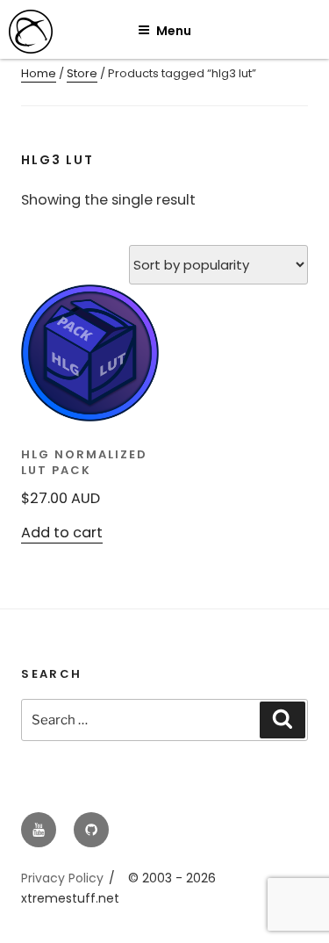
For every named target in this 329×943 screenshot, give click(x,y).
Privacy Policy (62, 878)
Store (82, 73)
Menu (173, 31)
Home (38, 73)
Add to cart (62, 532)
